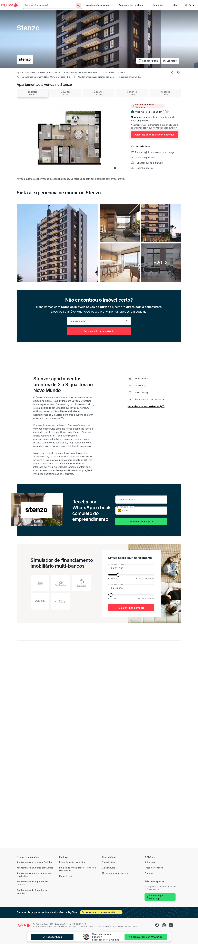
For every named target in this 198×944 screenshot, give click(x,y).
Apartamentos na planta (131, 5)
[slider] (118, 575)
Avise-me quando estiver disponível (154, 134)
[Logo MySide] (10, 5)
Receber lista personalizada (99, 331)
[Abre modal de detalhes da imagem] (57, 243)
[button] (99, 243)
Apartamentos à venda (97, 5)
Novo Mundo (110, 72)
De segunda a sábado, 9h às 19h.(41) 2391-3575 (160, 888)
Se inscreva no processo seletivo (99, 912)
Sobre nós (158, 5)
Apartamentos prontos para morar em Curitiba (83, 72)
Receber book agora (141, 521)
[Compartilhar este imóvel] (172, 72)
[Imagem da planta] (69, 136)
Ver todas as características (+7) (146, 406)
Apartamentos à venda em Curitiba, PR (43, 72)
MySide (20, 72)
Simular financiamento (131, 607)
